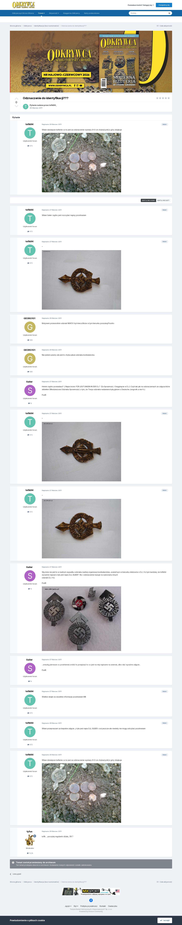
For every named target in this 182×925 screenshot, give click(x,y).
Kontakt (103, 906)
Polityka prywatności (88, 906)
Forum (41, 13)
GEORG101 (29, 318)
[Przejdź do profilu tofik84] (25, 106)
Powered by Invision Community (91, 911)
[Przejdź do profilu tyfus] (30, 840)
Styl (75, 906)
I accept (165, 920)
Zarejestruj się (163, 5)
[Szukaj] (169, 13)
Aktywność (53, 13)
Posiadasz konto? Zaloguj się (140, 5)
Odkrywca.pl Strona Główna (23, 13)
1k (31, 403)
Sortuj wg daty (163, 200)
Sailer (29, 381)
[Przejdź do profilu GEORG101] (30, 327)
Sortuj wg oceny (148, 200)
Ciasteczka (112, 906)
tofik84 (52, 105)
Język (67, 906)
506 (31, 340)
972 (31, 146)
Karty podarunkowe (91, 13)
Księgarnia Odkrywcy (71, 13)
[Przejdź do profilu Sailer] (30, 390)
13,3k (31, 853)
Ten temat (159, 13)
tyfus (29, 831)
